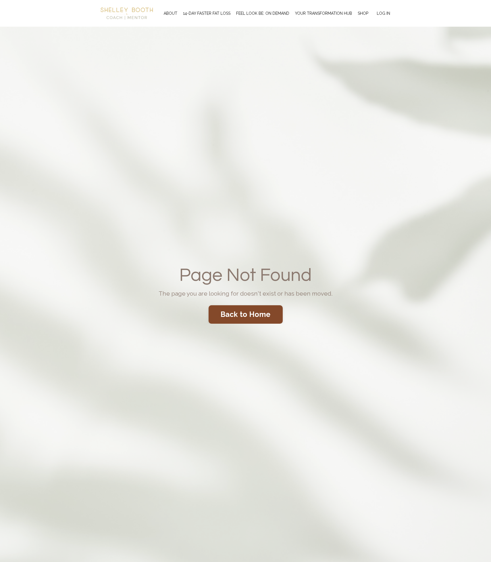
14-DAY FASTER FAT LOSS (206, 13)
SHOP (363, 13)
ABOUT (170, 13)
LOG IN (383, 13)
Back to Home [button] (245, 314)
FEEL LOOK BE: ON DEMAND (262, 13)
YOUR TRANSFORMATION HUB (323, 13)
